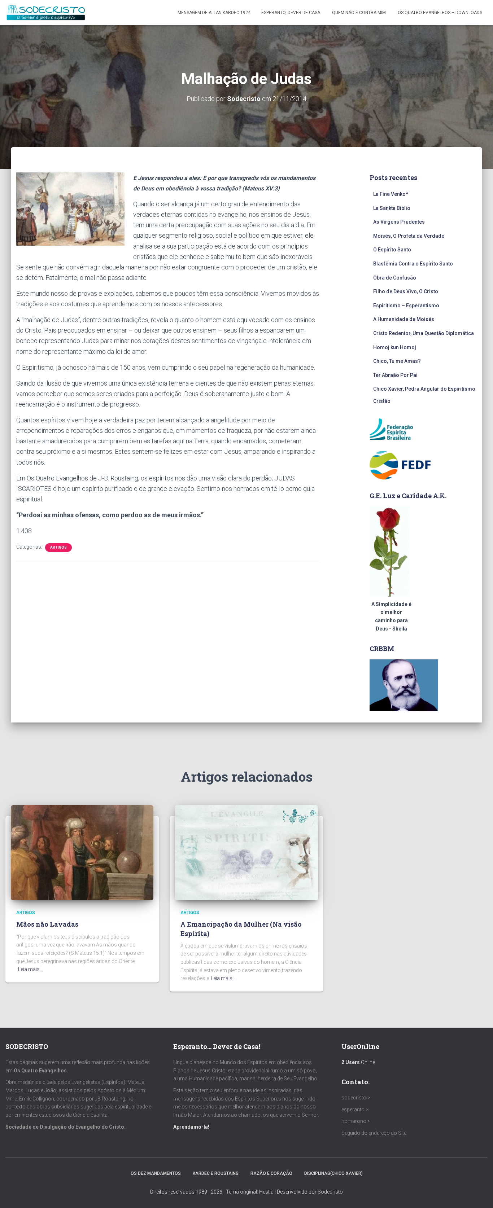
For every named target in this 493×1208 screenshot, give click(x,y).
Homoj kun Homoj (394, 347)
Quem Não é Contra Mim (359, 12)
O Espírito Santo (392, 249)
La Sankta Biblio (391, 208)
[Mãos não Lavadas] (82, 852)
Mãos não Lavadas (47, 924)
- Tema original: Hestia (248, 1192)
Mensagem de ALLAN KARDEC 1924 (214, 12)
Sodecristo (330, 1192)
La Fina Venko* (390, 194)
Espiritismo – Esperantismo (406, 305)
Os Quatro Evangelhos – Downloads (440, 12)
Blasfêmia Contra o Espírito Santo (413, 264)
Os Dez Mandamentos (156, 1173)
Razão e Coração (271, 1173)
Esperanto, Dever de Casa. (291, 12)
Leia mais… (30, 969)
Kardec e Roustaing (216, 1173)
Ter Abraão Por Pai (395, 375)
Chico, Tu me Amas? (397, 361)
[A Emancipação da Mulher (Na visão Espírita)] (246, 852)
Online (358, 1062)
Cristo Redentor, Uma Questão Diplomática (423, 333)
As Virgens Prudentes (399, 222)
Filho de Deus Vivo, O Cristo (405, 291)
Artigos (58, 547)
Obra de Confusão (394, 278)
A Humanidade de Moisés (403, 319)
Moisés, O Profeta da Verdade (408, 236)
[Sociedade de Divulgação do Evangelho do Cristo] (45, 13)
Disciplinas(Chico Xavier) (333, 1173)
